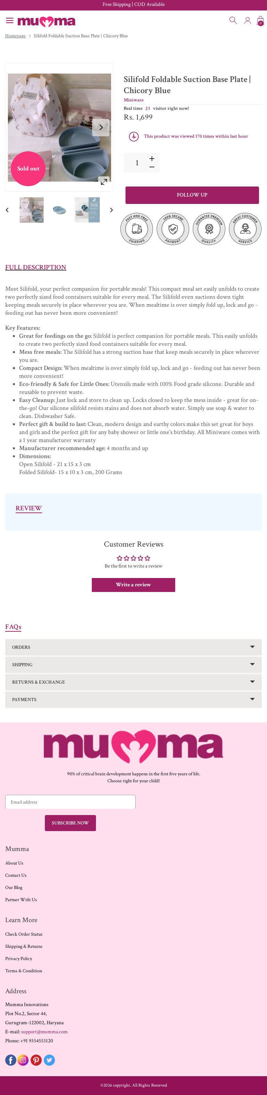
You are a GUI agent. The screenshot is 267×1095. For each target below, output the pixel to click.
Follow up (192, 195)
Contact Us (15, 875)
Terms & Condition (23, 971)
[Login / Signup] (247, 20)
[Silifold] (32, 210)
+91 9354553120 (36, 1040)
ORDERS (21, 647)
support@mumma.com (44, 1031)
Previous (17, 127)
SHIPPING (22, 665)
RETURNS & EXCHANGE (38, 682)
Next (101, 127)
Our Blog (13, 887)
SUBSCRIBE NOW (70, 823)
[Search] (234, 20)
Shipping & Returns (23, 946)
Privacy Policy (18, 959)
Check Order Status (23, 934)
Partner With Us (21, 900)
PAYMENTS (24, 700)
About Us (14, 863)
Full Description (35, 267)
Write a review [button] (133, 584)
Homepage (15, 36)
